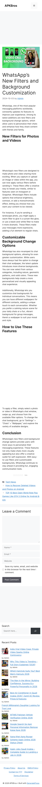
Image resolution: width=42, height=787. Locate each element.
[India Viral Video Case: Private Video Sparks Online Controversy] (5, 651)
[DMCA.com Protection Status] (21, 779)
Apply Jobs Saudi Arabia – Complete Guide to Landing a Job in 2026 (24, 752)
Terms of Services (21, 776)
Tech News (10, 482)
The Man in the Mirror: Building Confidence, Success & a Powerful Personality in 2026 (24, 683)
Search (5, 626)
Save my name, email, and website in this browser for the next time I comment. (21, 569)
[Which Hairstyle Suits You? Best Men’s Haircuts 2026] (5, 673)
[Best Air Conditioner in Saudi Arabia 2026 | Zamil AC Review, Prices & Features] (5, 695)
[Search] (35, 631)
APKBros (11, 5)
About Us (21, 768)
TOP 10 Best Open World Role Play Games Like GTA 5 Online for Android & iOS (20, 496)
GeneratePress (33, 783)
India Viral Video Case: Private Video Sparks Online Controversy (24, 652)
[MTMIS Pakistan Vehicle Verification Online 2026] (5, 717)
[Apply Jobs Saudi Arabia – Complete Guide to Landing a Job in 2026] (5, 751)
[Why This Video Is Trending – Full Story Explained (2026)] (5, 664)
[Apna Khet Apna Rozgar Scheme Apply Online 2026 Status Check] (5, 739)
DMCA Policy (33, 768)
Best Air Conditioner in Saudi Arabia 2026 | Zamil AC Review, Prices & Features (25, 696)
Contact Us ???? (15, 772)
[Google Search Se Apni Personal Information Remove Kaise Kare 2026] (5, 726)
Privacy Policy (9, 768)
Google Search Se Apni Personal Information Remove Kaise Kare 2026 (24, 727)
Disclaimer (28, 772)
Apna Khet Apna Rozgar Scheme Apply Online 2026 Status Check (23, 739)
